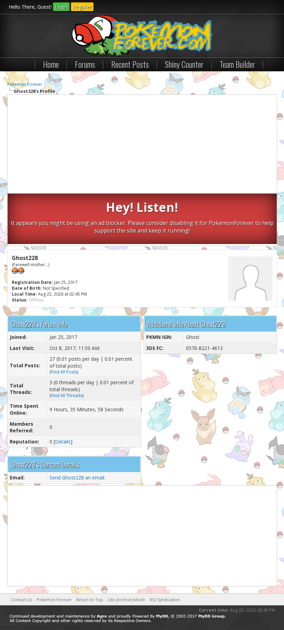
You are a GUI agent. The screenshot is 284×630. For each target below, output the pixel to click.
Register (82, 6)
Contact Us (21, 600)
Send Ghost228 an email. (77, 477)
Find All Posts (64, 372)
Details (63, 441)
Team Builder (237, 64)
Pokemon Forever (24, 84)
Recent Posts (130, 64)
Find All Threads (66, 395)
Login (61, 6)
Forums (85, 64)
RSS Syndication (165, 600)
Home (51, 64)
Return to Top (89, 600)
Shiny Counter (184, 64)
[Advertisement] (142, 145)
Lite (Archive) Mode (126, 600)
